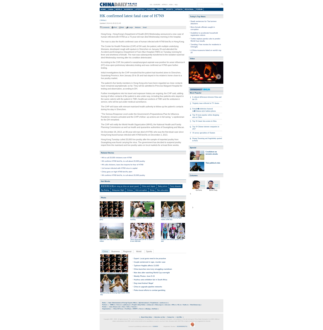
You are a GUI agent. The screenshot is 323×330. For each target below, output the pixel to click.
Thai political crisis (213, 163)
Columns (194, 175)
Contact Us (170, 317)
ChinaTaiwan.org (195, 304)
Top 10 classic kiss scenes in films (204, 121)
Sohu (128, 306)
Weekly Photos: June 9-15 (144, 276)
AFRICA (164, 5)
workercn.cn (164, 302)
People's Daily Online (138, 304)
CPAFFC (135, 308)
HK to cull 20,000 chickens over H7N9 (117, 158)
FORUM (199, 9)
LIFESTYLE (140, 9)
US (151, 5)
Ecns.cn (119, 304)
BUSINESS (128, 9)
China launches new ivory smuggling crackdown (153, 269)
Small (145, 27)
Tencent (133, 306)
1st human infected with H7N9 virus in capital (119, 168)
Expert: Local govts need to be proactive (150, 258)
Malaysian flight (118, 190)
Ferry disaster (175, 186)
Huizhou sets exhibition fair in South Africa (150, 280)
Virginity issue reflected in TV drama (205, 103)
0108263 (155, 326)
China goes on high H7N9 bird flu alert (117, 172)
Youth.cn (185, 304)
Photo (103, 198)
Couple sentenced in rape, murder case (149, 262)
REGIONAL (189, 9)
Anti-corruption (141, 190)
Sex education (162, 190)
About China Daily (146, 317)
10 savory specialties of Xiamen (203, 133)
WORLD (118, 9)
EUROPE (157, 5)
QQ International (144, 302)
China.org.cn (159, 304)
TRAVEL (160, 9)
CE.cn (179, 304)
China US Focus (118, 308)
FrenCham (128, 308)
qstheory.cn (126, 304)
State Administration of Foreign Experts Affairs (122, 302)
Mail (122, 27)
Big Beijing (105, 190)
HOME (103, 9)
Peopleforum (154, 302)
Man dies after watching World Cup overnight (152, 273)
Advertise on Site (159, 317)
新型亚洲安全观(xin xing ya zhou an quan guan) (120, 186)
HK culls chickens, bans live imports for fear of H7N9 (122, 165)
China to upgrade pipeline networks (148, 287)
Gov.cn (141, 308)
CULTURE (151, 9)
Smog (152, 190)
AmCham (154, 308)
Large (131, 27)
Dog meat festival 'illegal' (143, 283)
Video (192, 59)
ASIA (171, 5)
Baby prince (162, 186)
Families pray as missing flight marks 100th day (171, 218)
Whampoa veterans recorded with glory (113, 273)
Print (115, 27)
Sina (123, 306)
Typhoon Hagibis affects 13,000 (146, 266)
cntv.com (167, 304)
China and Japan (148, 186)
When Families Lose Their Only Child (202, 82)
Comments (106, 27)
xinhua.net (150, 304)
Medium (138, 27)
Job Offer (179, 317)
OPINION (179, 9)
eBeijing (147, 308)
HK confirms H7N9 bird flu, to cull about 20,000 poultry (123, 161)
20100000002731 (182, 326)
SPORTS (169, 9)
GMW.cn (112, 304)
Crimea (130, 190)
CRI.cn (174, 304)
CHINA (110, 9)
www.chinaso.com (114, 306)
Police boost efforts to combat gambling (149, 290)
